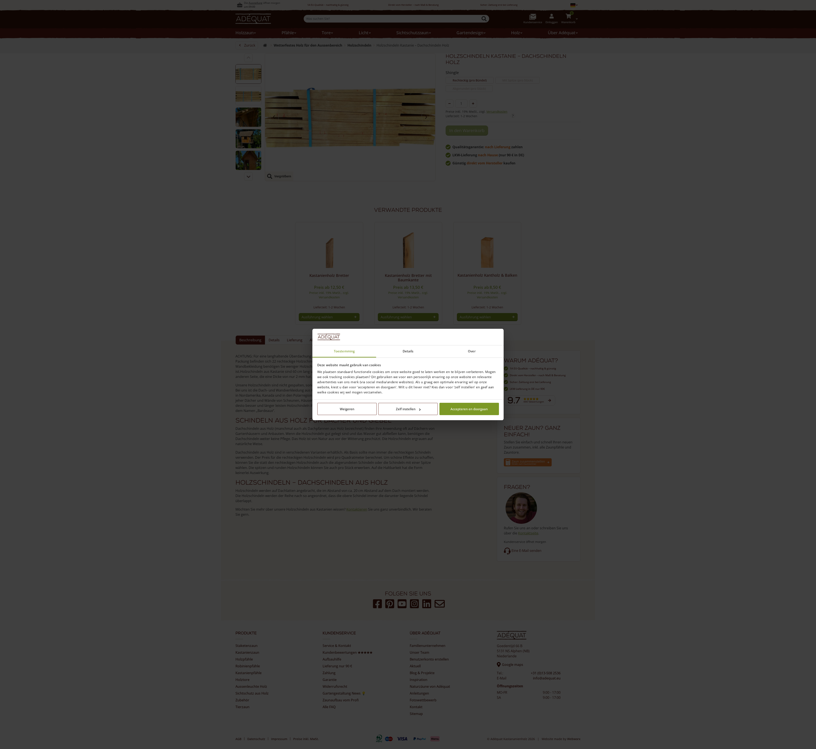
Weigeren (347, 409)
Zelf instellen (405, 409)
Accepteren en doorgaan (469, 409)
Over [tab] (471, 351)
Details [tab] (408, 351)
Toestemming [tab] (344, 351)
